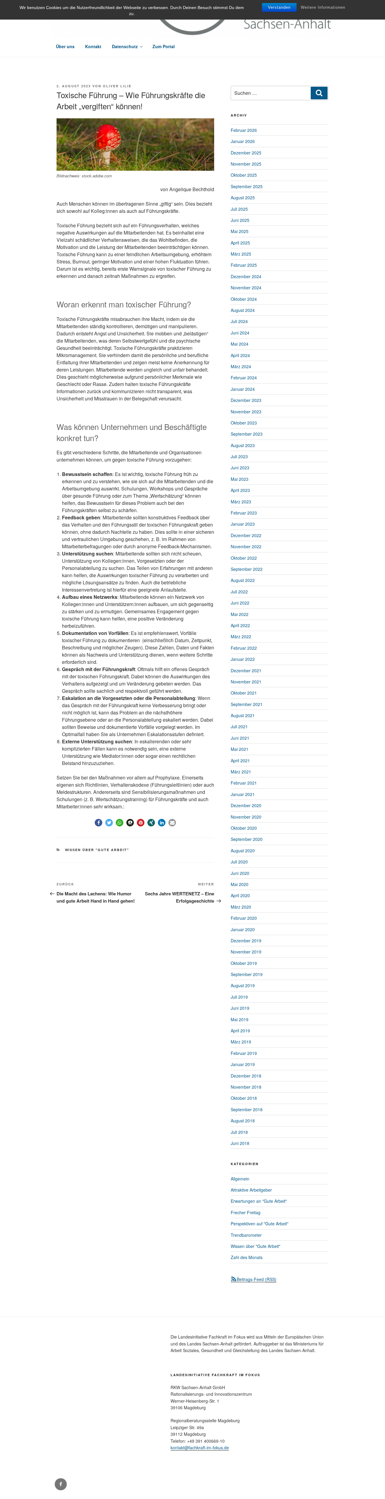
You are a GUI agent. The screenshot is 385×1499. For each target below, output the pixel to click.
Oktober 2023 (244, 423)
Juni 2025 (240, 220)
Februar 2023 (244, 513)
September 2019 (247, 974)
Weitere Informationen (323, 7)
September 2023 (247, 434)
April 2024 (240, 355)
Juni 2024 (240, 333)
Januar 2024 (243, 389)
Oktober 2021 (244, 693)
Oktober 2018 (244, 1098)
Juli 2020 (239, 862)
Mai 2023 (239, 479)
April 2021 (240, 760)
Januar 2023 (243, 524)
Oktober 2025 (244, 175)
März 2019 (241, 1042)
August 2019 (243, 985)
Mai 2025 (239, 231)
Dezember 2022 (246, 535)
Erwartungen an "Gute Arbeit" (259, 1201)
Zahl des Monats (247, 1257)
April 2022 (240, 625)
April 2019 (240, 1031)
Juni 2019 (240, 1008)
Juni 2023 (240, 468)
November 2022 (246, 546)
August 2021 (243, 715)
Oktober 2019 (244, 963)
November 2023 (246, 412)
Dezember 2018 (246, 1076)
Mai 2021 (239, 749)
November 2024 (246, 288)
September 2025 (247, 186)
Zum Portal (163, 46)
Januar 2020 (243, 929)
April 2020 (240, 895)
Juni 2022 (240, 603)
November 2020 (246, 817)
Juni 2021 (240, 738)
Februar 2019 (244, 1053)
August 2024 (243, 310)
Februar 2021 (244, 783)
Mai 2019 (239, 1019)
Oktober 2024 (244, 299)
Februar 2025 (244, 265)
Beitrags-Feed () (256, 1279)
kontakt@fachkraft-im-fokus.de (200, 1448)
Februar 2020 (244, 918)
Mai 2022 (239, 614)
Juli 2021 (239, 726)
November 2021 (246, 682)
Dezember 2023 (246, 400)
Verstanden (279, 7)
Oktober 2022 (244, 558)
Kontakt (93, 46)
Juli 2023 (239, 456)
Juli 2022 (239, 592)
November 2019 (246, 952)
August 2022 (243, 580)
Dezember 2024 (246, 276)
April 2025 (240, 243)
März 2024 (241, 366)
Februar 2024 (244, 378)
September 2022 (247, 569)
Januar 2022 (243, 659)
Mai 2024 (239, 344)
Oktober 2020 (244, 828)
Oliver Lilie (117, 86)
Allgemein (240, 1179)
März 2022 (241, 636)
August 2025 (243, 197)
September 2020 (247, 839)
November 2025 (246, 164)
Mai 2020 (239, 884)
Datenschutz (125, 46)
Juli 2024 (239, 321)
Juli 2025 (239, 209)
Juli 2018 (239, 1132)
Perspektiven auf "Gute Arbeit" (259, 1224)
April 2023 (240, 490)
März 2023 (241, 502)
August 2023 (243, 445)
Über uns (65, 46)
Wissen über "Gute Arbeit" (97, 849)
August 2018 (243, 1121)
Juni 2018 (240, 1143)
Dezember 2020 (246, 805)
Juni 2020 (240, 873)
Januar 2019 (243, 1064)
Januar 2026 (243, 141)
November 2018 (246, 1087)
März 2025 (241, 254)
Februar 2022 (244, 648)
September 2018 (247, 1109)
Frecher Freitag (245, 1212)
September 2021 (247, 704)
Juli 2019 (239, 997)
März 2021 (241, 772)
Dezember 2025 (246, 153)
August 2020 (243, 850)
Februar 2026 (244, 130)
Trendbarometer (246, 1235)
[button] (98, 822)
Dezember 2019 (246, 941)
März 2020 (241, 907)
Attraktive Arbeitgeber (251, 1190)
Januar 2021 (243, 794)
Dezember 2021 (246, 670)
